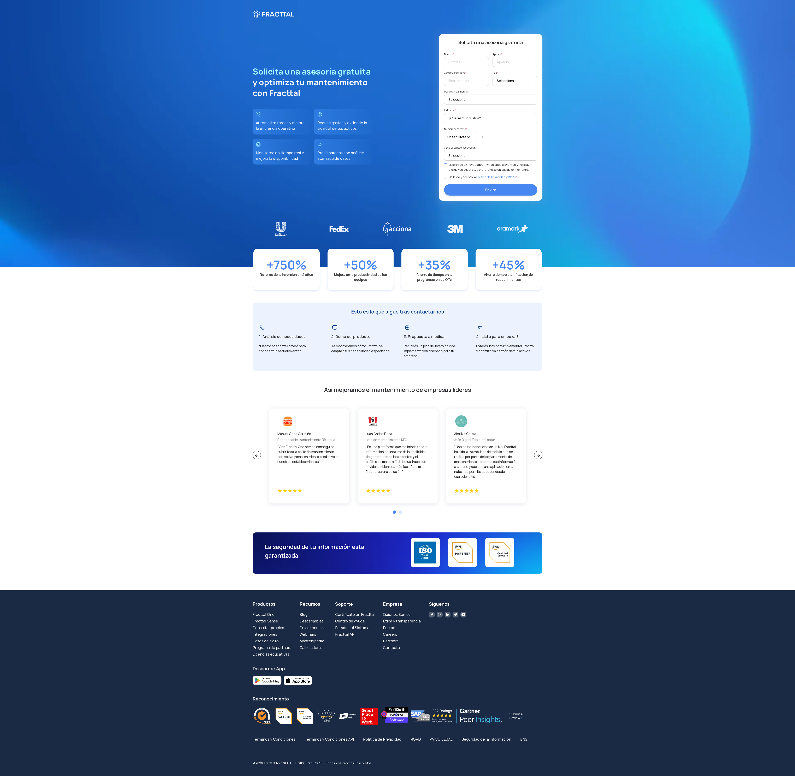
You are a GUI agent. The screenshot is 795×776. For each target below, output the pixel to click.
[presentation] (257, 455)
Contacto (391, 647)
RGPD (512, 177)
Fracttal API (345, 634)
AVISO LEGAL (441, 739)
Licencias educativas (271, 654)
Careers (390, 634)
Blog (303, 614)
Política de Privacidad (490, 177)
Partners (391, 640)
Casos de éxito (266, 640)
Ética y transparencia (402, 621)
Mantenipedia (312, 640)
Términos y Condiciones (274, 739)
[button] (394, 512)
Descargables (312, 621)
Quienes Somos (397, 614)
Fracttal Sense (265, 621)
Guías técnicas (312, 627)
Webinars (308, 634)
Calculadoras (311, 647)
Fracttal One (264, 614)
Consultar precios (268, 627)
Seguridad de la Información (486, 739)
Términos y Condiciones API (329, 739)
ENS (523, 739)
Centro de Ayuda (350, 621)
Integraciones (265, 634)
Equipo (389, 627)
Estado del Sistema (352, 627)
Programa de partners (272, 647)
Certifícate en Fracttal (355, 614)
